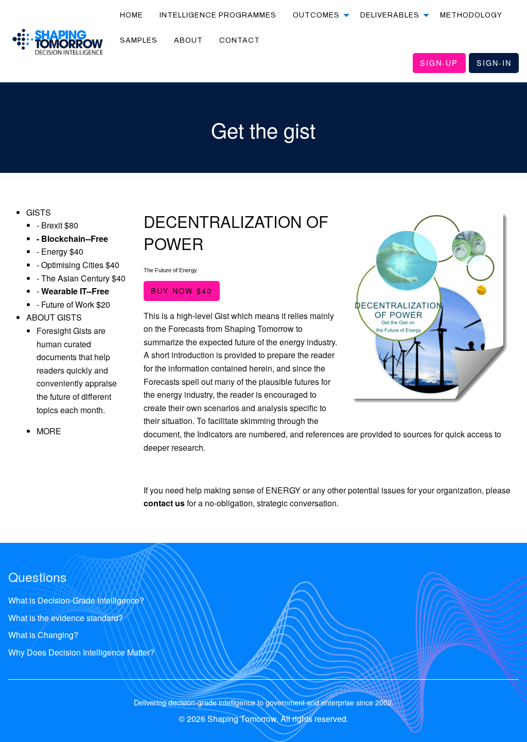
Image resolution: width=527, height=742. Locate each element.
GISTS (38, 212)
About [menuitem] (188, 40)
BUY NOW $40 (181, 290)
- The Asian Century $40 (81, 278)
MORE (49, 431)
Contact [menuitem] (239, 40)
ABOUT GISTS (54, 317)
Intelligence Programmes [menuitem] (218, 15)
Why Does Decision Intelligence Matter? (81, 652)
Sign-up (439, 62)
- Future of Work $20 (73, 304)
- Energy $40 (60, 251)
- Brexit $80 (57, 225)
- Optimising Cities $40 (78, 265)
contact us (164, 503)
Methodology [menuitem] (471, 15)
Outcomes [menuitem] (316, 15)
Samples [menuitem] (138, 40)
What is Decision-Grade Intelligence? (76, 600)
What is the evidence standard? (65, 618)
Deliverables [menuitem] (389, 15)
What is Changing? (43, 635)
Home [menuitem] (131, 15)
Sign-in (494, 62)
